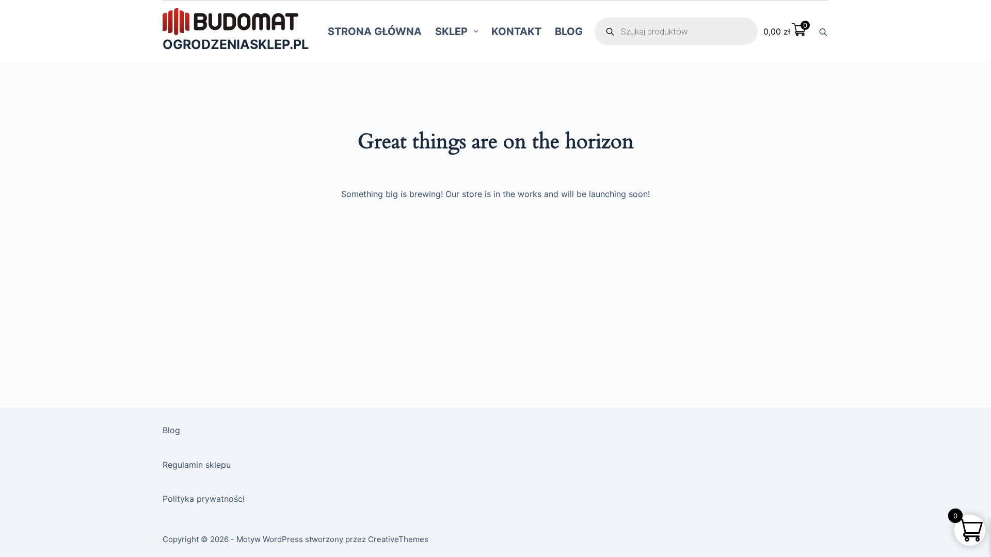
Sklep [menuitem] (451, 31)
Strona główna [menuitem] (375, 31)
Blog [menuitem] (569, 31)
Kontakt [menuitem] (516, 31)
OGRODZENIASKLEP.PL (236, 44)
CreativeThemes (398, 539)
